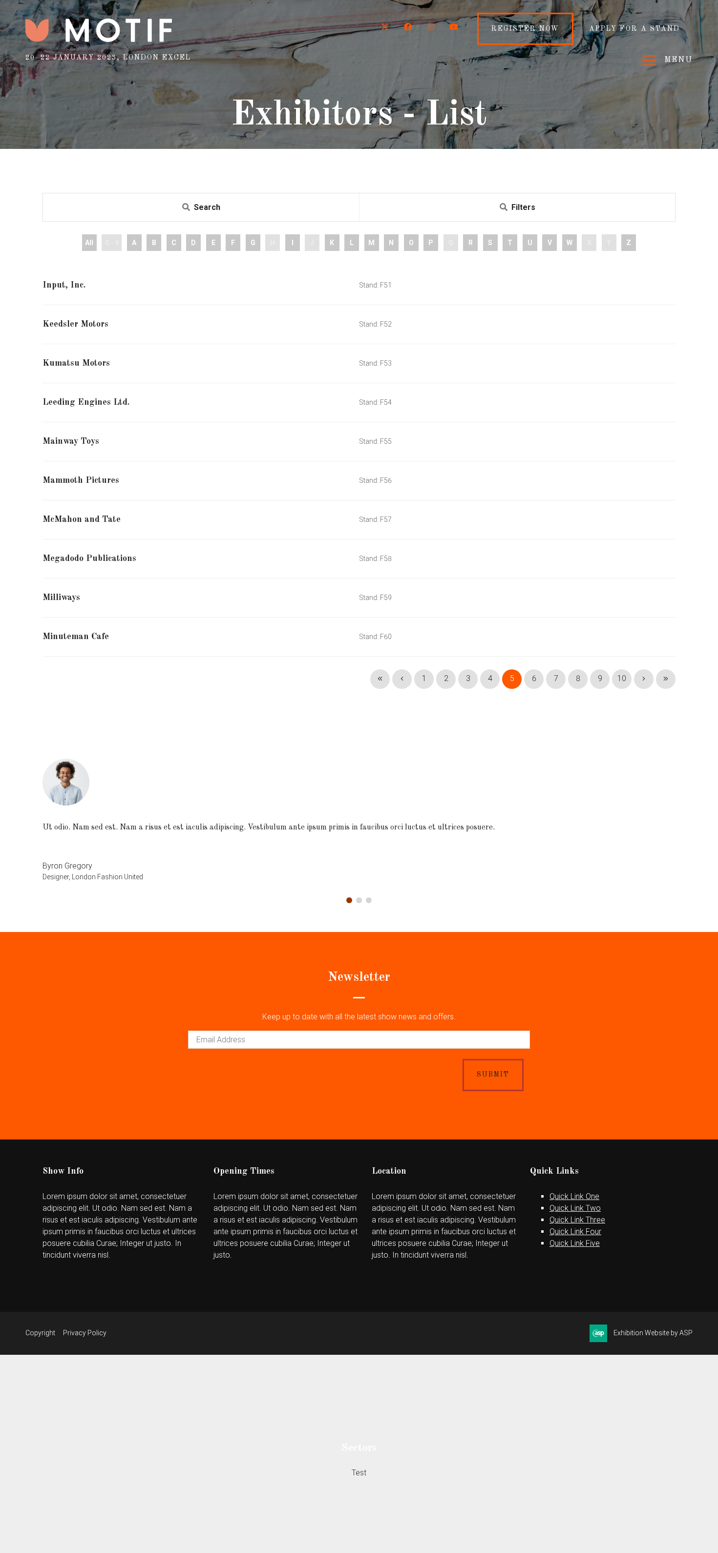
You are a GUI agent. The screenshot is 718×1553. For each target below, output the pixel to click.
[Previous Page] (402, 679)
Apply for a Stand (634, 28)
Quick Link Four (575, 1231)
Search (207, 207)
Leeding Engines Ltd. (85, 402)
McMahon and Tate (81, 519)
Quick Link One (574, 1196)
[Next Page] (644, 679)
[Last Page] (666, 679)
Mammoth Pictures (80, 480)
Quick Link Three (577, 1219)
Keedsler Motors (75, 324)
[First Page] (380, 679)
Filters (523, 207)
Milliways (61, 597)
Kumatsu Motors (76, 363)
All (89, 243)
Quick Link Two (575, 1208)
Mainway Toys (70, 441)
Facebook (408, 27)
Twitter (385, 27)
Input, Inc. (63, 285)
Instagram (431, 27)
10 (621, 678)
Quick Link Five (574, 1243)
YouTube (454, 27)
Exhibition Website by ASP (653, 1333)
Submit (493, 1074)
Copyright (40, 1333)
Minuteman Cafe (75, 636)
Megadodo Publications (89, 558)
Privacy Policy (84, 1333)
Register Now (525, 28)
